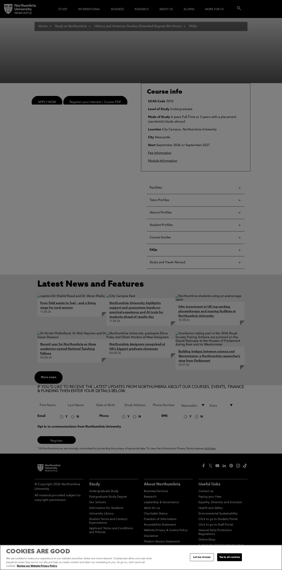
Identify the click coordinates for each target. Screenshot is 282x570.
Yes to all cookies (229, 557)
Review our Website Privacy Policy (37, 566)
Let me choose (201, 557)
